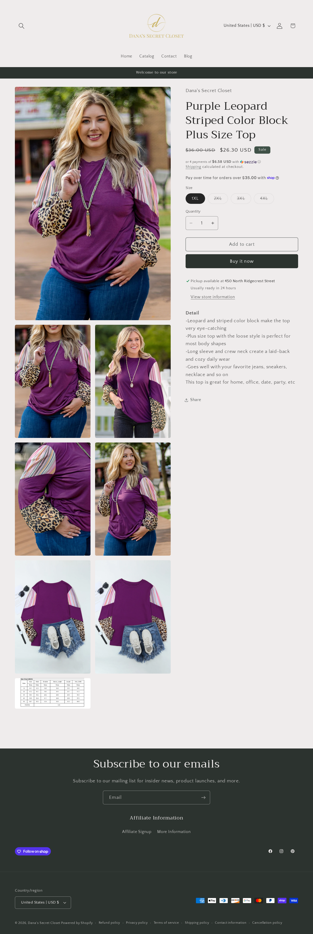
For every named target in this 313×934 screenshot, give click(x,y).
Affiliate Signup (136, 831)
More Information (174, 831)
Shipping (193, 167)
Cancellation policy (267, 923)
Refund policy (109, 923)
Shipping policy (197, 923)
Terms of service (166, 923)
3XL (244, 200)
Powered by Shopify (77, 923)
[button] (21, 25)
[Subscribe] (203, 798)
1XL (195, 198)
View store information (213, 297)
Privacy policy (137, 923)
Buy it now (242, 261)
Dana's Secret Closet (44, 923)
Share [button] (195, 400)
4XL (267, 200)
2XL (221, 200)
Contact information (230, 923)
